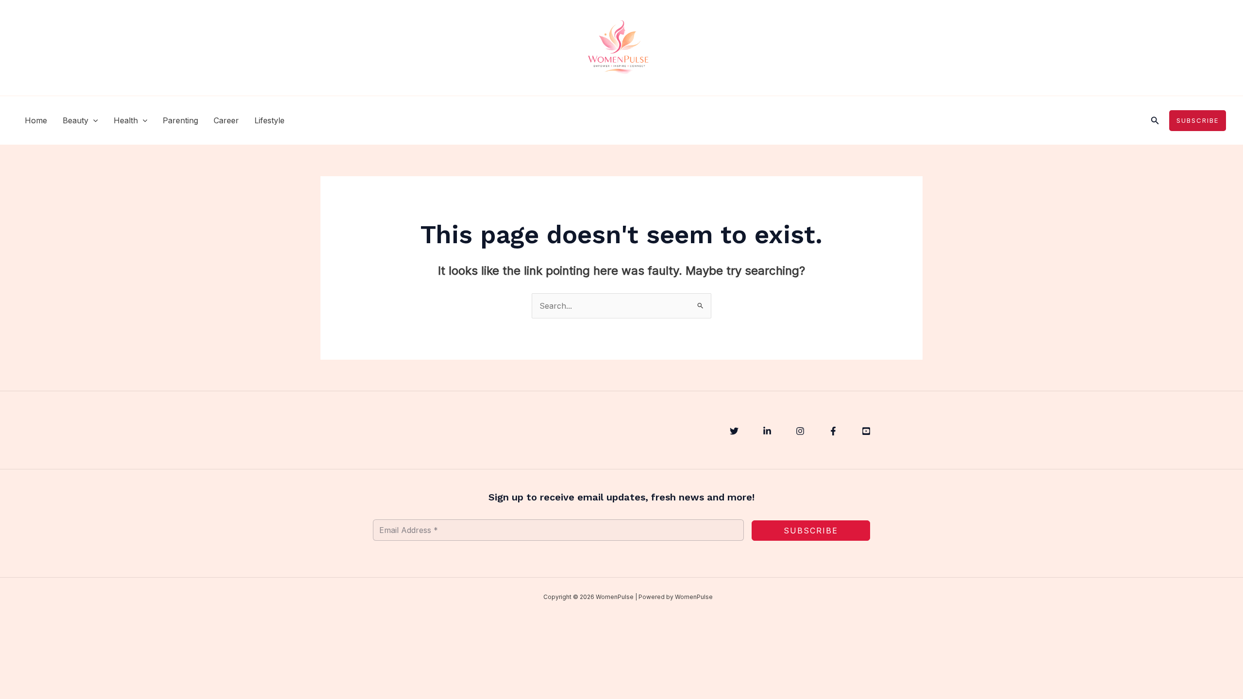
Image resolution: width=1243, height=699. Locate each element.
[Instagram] (800, 431)
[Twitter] (734, 431)
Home (36, 120)
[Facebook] (833, 431)
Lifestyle (269, 120)
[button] (93, 120)
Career (226, 120)
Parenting (180, 120)
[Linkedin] (767, 431)
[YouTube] (866, 431)
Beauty (75, 120)
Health (126, 120)
